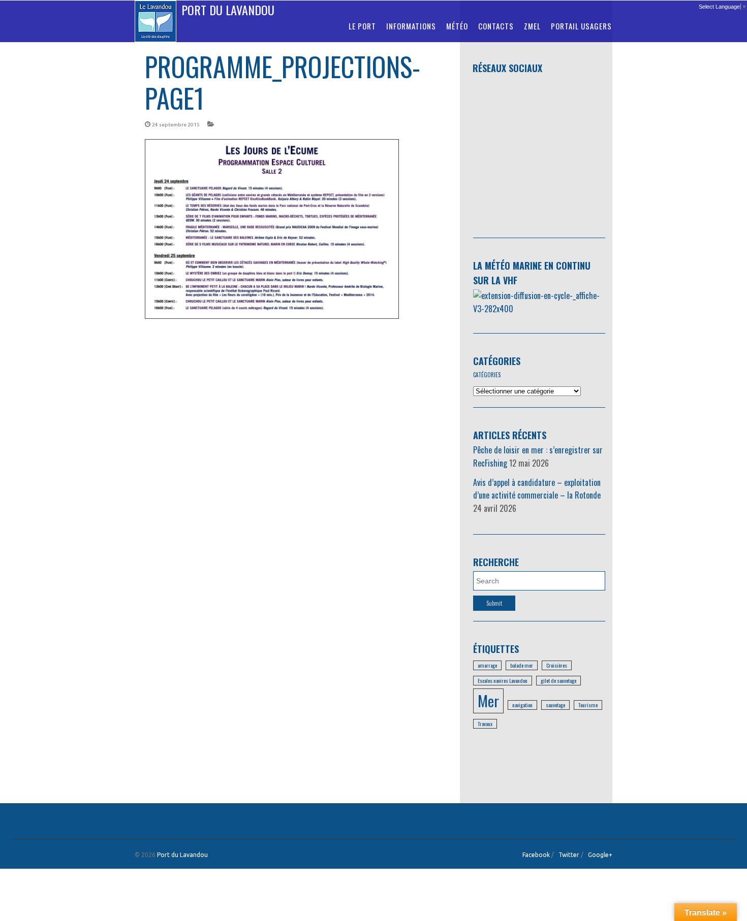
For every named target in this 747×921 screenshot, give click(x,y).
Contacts (496, 25)
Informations (411, 25)
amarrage (487, 665)
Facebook (536, 854)
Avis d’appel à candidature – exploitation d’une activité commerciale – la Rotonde (537, 489)
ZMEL (532, 25)
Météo (457, 25)
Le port (362, 25)
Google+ (600, 854)
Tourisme (588, 705)
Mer (488, 700)
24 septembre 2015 (176, 124)
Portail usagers (581, 25)
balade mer (521, 665)
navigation (522, 705)
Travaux (485, 723)
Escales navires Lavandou (502, 680)
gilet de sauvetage (558, 680)
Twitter (568, 854)
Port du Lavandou (227, 10)
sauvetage (555, 705)
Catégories (496, 361)
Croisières (556, 665)
